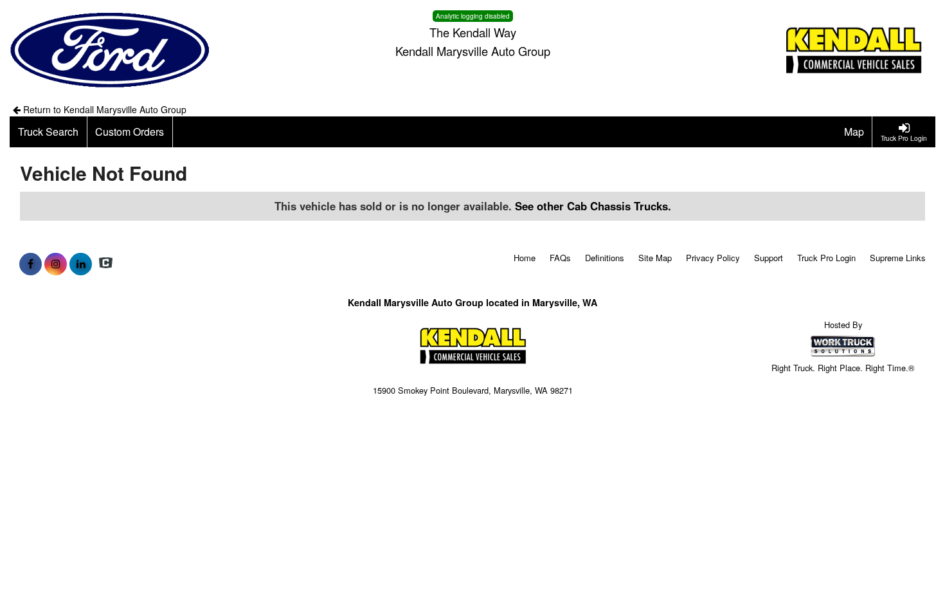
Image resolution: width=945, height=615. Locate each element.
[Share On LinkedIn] (80, 263)
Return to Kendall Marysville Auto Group (103, 109)
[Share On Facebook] (30, 263)
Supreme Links (898, 258)
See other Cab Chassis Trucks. (593, 206)
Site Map (655, 258)
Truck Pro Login (826, 258)
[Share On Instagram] (55, 263)
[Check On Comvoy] (105, 263)
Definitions (604, 258)
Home (525, 258)
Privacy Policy (713, 258)
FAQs (560, 258)
